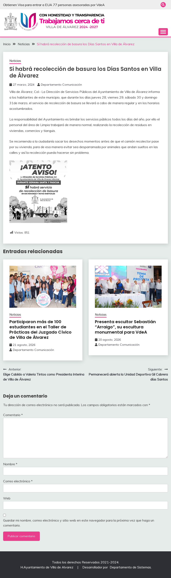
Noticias (15, 61)
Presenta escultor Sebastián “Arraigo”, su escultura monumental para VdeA (125, 327)
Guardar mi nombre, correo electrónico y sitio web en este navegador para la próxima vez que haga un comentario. (78, 522)
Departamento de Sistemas (130, 567)
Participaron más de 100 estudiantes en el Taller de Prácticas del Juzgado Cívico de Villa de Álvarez (40, 329)
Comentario (13, 415)
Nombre (10, 464)
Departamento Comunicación (61, 84)
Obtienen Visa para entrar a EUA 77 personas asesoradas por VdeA (54, 5)
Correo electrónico (18, 481)
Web (6, 498)
